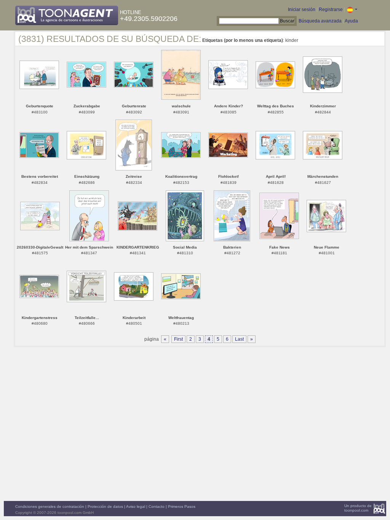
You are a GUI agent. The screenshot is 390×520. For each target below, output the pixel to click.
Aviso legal (135, 506)
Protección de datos (105, 506)
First (178, 339)
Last (239, 339)
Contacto (157, 506)
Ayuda (351, 21)
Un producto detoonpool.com (358, 508)
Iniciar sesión (301, 9)
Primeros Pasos (181, 506)
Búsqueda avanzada (320, 21)
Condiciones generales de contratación (49, 506)
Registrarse (331, 9)
